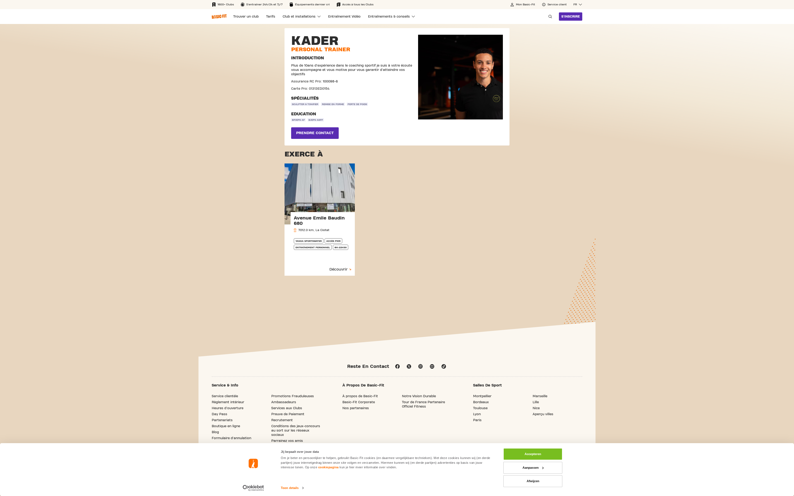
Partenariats (222, 420)
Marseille (540, 396)
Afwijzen (533, 481)
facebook (397, 366)
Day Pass (219, 414)
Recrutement (282, 420)
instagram (420, 366)
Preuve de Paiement (287, 414)
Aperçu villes (543, 414)
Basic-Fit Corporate (358, 402)
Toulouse (480, 408)
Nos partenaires (355, 408)
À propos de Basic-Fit (360, 396)
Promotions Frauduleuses (292, 396)
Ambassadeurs (283, 402)
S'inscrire (570, 16)
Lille (536, 402)
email (432, 366)
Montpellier (482, 396)
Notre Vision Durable (419, 396)
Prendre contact (315, 133)
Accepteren (533, 454)
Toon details (290, 488)
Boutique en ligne (226, 426)
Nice (536, 408)
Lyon (477, 414)
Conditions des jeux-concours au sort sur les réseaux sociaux (295, 430)
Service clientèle (225, 396)
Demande (549, 16)
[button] (577, 4)
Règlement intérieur (228, 402)
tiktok (443, 366)
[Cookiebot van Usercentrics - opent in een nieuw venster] (253, 488)
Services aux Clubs (286, 408)
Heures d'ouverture (227, 408)
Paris (477, 420)
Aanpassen (531, 467)
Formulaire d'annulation (231, 438)
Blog (215, 432)
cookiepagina (328, 467)
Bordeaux (481, 402)
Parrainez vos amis (287, 440)
